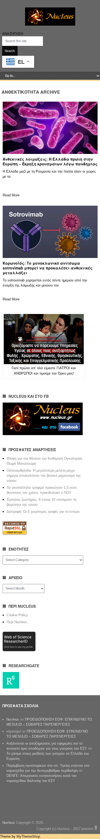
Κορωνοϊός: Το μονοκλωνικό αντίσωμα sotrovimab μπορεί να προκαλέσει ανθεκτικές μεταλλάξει (48, 267)
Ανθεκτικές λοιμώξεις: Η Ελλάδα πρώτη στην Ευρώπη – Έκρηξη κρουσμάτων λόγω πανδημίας (50, 161)
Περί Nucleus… (18, 622)
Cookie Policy (17, 615)
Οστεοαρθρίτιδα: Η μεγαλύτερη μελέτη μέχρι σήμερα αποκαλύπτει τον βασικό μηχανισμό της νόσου (44, 475)
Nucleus (12, 719)
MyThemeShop (28, 836)
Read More (11, 195)
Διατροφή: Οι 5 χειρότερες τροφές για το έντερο (43, 512)
